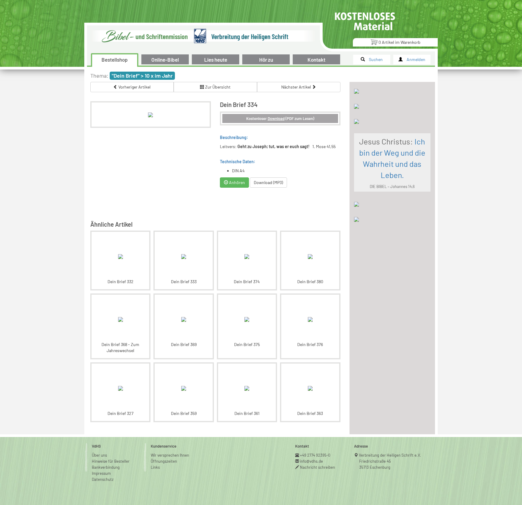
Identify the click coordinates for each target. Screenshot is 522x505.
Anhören (236, 182)
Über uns (99, 455)
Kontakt (316, 60)
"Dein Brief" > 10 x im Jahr (142, 75)
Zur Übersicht (217, 86)
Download (276, 118)
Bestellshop (115, 60)
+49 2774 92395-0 (315, 455)
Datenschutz (103, 479)
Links (155, 467)
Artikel (399, 42)
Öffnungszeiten (164, 461)
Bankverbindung (106, 467)
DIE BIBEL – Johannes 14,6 (392, 186)
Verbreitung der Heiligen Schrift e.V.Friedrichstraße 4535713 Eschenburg (390, 461)
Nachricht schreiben (317, 467)
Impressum (101, 473)
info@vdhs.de (311, 461)
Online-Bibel (165, 60)
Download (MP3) (268, 182)
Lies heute (215, 60)
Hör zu (266, 60)
